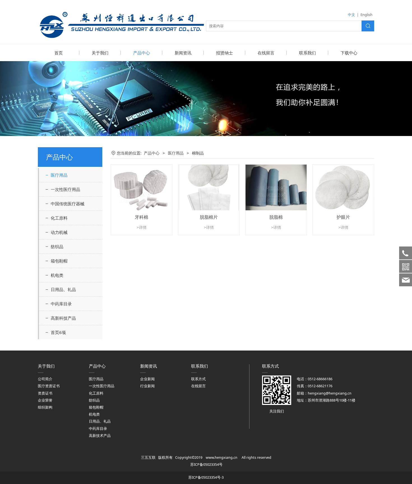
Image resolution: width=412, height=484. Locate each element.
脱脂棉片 (209, 217)
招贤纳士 (224, 53)
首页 (58, 53)
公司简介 (45, 379)
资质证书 (45, 393)
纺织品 (57, 246)
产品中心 (141, 53)
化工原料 (59, 218)
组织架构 (45, 407)
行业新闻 (147, 386)
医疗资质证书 (49, 386)
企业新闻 (147, 379)
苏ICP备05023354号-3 (206, 477)
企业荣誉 (45, 400)
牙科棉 (141, 217)
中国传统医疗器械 (67, 203)
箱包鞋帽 (59, 261)
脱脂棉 (276, 217)
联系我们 (307, 53)
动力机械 (59, 232)
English (366, 14)
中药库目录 (61, 303)
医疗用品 (59, 175)
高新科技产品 (63, 318)
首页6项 (58, 332)
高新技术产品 (100, 435)
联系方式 (198, 379)
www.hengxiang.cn (221, 457)
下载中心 (349, 53)
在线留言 (266, 53)
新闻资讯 (183, 53)
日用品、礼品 (63, 289)
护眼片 (343, 217)
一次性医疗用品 (65, 189)
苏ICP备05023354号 (206, 464)
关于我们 (100, 53)
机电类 (57, 275)
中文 (351, 14)
